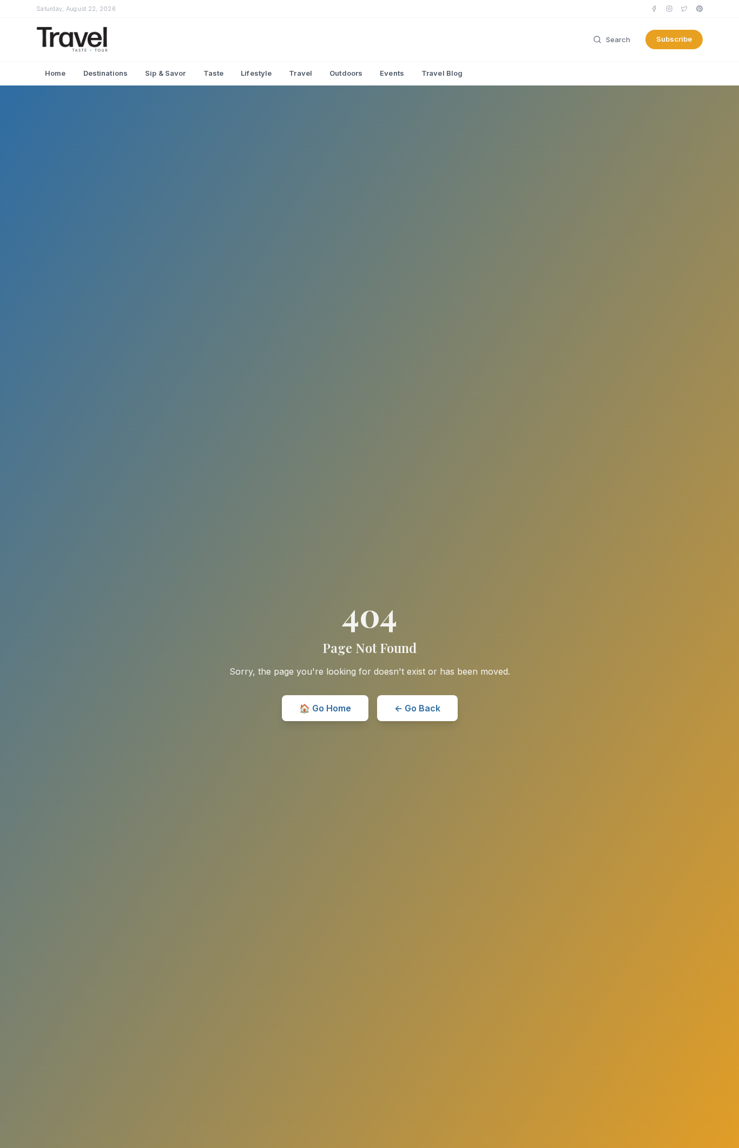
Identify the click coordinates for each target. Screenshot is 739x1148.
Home (55, 73)
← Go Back (417, 708)
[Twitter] (684, 8)
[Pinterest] (699, 8)
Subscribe (674, 39)
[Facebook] (654, 8)
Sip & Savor (165, 73)
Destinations (105, 73)
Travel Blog (442, 73)
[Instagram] (669, 8)
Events (392, 73)
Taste (213, 73)
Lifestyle (256, 73)
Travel (300, 73)
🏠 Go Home (325, 708)
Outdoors (345, 73)
